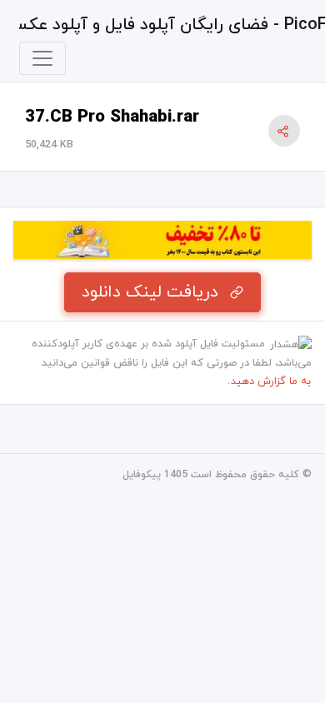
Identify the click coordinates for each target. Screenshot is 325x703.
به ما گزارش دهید (271, 381)
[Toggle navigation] (42, 58)
